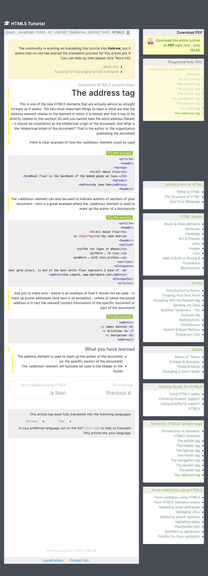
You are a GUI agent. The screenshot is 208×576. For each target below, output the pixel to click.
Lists (196, 253)
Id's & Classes (189, 239)
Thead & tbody (188, 367)
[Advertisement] (173, 150)
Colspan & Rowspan (184, 362)
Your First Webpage (185, 201)
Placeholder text (187, 527)
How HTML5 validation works (177, 502)
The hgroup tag (188, 89)
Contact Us (78, 560)
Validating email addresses (179, 507)
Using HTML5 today (184, 394)
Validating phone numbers (180, 517)
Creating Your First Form (181, 295)
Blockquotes (190, 268)
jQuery (10, 32)
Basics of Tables (187, 357)
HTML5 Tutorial (28, 23)
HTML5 (118, 32)
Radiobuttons (189, 320)
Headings (192, 234)
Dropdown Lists (188, 334)
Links (196, 243)
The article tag (188, 79)
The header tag (188, 84)
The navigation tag (185, 98)
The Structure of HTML (182, 197)
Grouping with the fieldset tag (177, 300)
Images (194, 248)
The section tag (188, 103)
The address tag (187, 113)
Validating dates (187, 522)
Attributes (192, 229)
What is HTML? (188, 192)
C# (50, 32)
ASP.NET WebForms (70, 32)
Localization (52, 560)
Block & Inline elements (182, 224)
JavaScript (26, 32)
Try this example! (119, 153)
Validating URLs (188, 512)
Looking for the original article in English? (86, 72)
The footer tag (189, 94)
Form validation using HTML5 (177, 497)
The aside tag (189, 108)
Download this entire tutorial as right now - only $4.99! (178, 45)
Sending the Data (186, 305)
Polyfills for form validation (179, 536)
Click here (92, 428)
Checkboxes (190, 325)
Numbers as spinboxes (182, 531)
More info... (109, 67)
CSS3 (41, 32)
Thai (61, 421)
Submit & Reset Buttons (182, 329)
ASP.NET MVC (99, 32)
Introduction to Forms (183, 290)
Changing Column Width (181, 371)
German (31, 421)
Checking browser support (179, 399)
